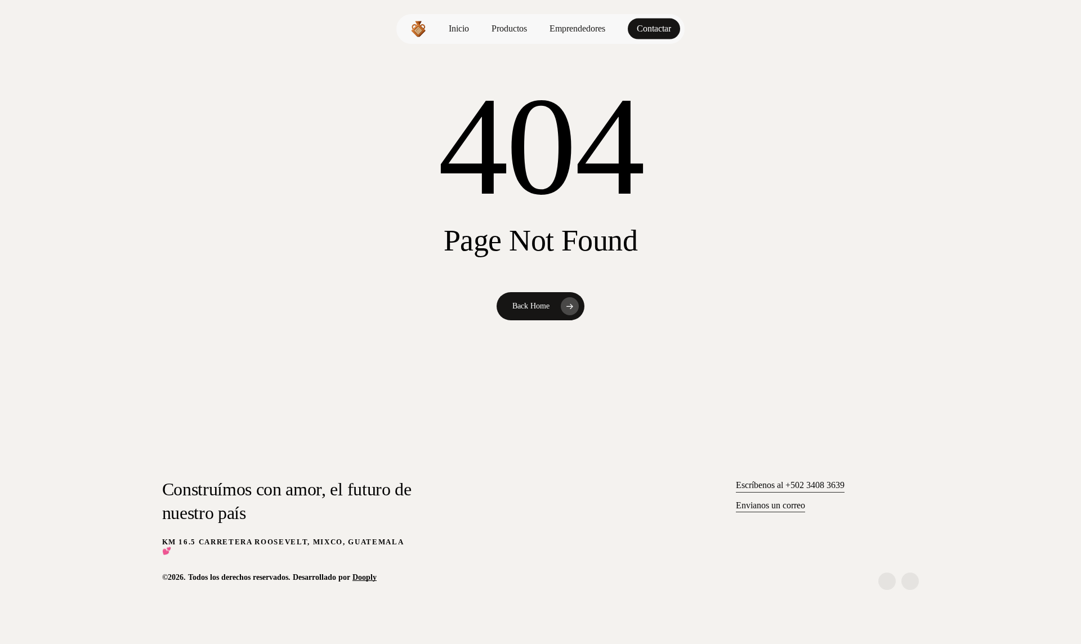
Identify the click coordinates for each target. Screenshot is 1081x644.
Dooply (364, 577)
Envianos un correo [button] (770, 505)
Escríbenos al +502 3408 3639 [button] (790, 485)
